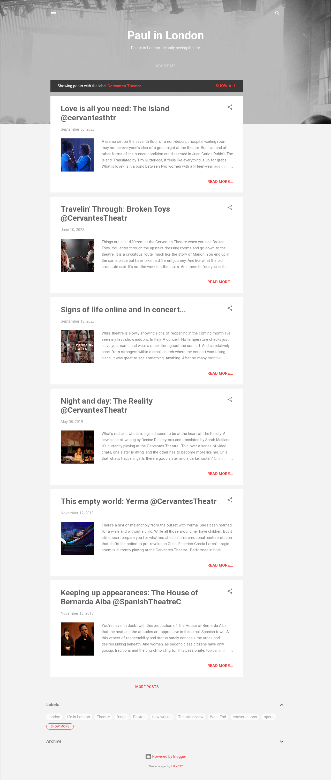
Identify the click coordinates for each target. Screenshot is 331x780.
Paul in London (165, 35)
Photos (139, 717)
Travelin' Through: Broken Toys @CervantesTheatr (115, 213)
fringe (121, 717)
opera (269, 717)
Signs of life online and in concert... (123, 309)
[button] (230, 108)
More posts (147, 687)
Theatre (103, 717)
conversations (245, 717)
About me (165, 66)
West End (218, 717)
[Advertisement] (264, 157)
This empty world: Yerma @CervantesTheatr (139, 501)
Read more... (220, 181)
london (54, 717)
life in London (78, 717)
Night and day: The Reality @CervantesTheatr (107, 405)
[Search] (277, 14)
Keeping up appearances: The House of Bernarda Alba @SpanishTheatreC (129, 597)
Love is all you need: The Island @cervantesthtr (115, 113)
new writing (161, 717)
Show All (226, 86)
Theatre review (190, 717)
